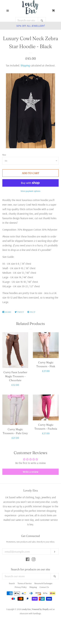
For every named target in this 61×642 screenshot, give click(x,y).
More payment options (30, 191)
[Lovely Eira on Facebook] (28, 559)
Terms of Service (25, 583)
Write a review (30, 471)
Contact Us (44, 587)
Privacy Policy (21, 587)
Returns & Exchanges (43, 583)
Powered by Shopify (40, 609)
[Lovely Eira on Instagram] (34, 559)
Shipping (25, 65)
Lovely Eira (26, 609)
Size (4, 155)
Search (12, 583)
